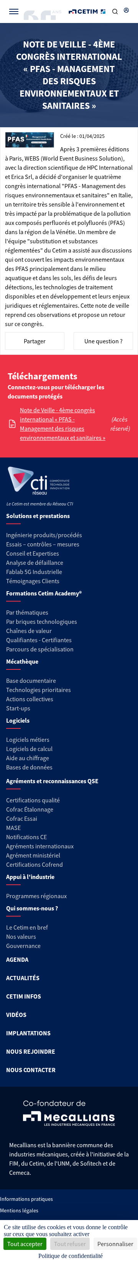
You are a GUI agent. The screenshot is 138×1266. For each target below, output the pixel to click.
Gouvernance (23, 946)
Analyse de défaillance (34, 562)
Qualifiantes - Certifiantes (39, 640)
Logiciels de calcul (29, 749)
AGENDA (17, 959)
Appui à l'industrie (30, 877)
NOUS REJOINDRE (30, 1051)
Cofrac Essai (21, 818)
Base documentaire (31, 680)
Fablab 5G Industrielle (34, 572)
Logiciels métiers (27, 739)
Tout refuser (70, 1244)
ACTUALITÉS (22, 978)
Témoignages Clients (32, 581)
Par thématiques (27, 612)
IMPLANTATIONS (28, 1033)
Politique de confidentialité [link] (70, 1256)
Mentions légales (19, 1210)
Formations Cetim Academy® (44, 593)
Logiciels (18, 720)
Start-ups (18, 708)
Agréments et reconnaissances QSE (52, 781)
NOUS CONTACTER (31, 1070)
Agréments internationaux (40, 846)
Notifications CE (26, 837)
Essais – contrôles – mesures (42, 544)
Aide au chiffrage (27, 758)
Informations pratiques (26, 1198)
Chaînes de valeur (29, 631)
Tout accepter (25, 1244)
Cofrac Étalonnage (29, 809)
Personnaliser (115, 1244)
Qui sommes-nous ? (32, 908)
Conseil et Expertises (32, 553)
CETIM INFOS (23, 996)
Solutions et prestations (38, 516)
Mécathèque (22, 661)
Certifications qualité (33, 800)
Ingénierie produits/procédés (44, 535)
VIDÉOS (16, 1014)
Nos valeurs (21, 936)
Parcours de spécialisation (40, 649)
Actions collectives (29, 699)
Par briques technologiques (41, 621)
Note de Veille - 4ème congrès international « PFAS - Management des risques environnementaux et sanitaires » (62, 423)
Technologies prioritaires (38, 690)
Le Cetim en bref (27, 927)
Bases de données (29, 767)
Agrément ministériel (33, 855)
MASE (13, 827)
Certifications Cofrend (34, 864)
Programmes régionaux (36, 896)
